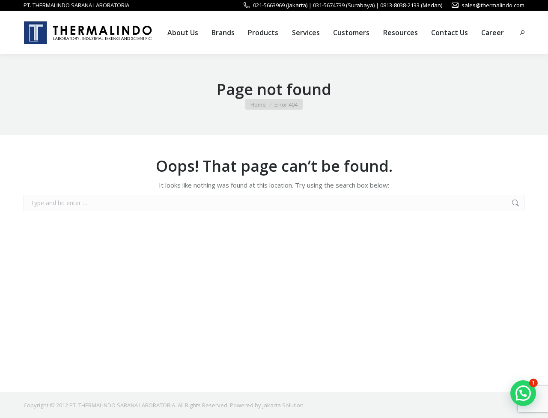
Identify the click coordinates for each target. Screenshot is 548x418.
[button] (523, 393)
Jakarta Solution (283, 405)
